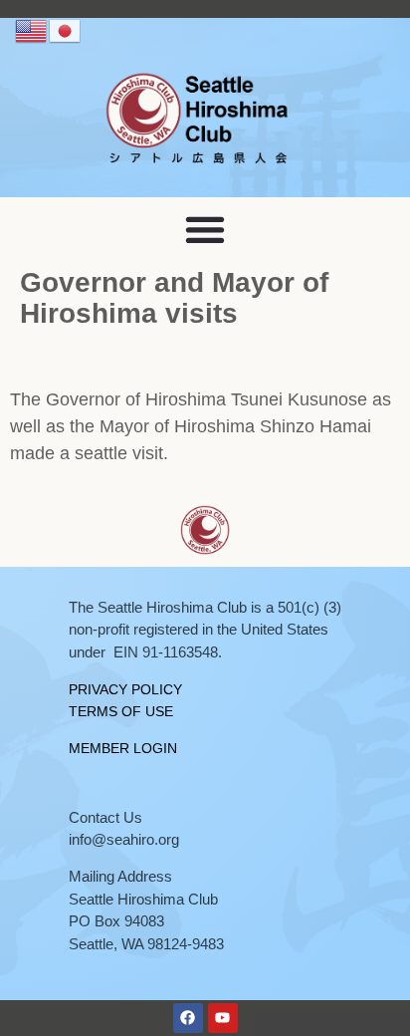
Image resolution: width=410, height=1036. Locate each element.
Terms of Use (121, 711)
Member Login (123, 748)
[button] (205, 228)
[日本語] (66, 30)
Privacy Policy (125, 689)
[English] (32, 30)
